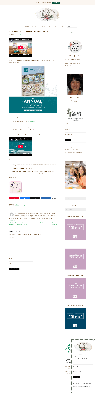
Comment (12, 237)
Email (11, 258)
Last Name (67, 129)
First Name (67, 123)
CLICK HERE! (56, 2)
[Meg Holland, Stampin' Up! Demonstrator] (47, 20)
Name (11, 252)
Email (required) (69, 134)
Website (11, 263)
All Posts (16, 204)
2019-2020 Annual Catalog (20, 205)
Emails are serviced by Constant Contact (74, 152)
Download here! (31, 121)
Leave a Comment (20, 34)
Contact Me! (12, 220)
